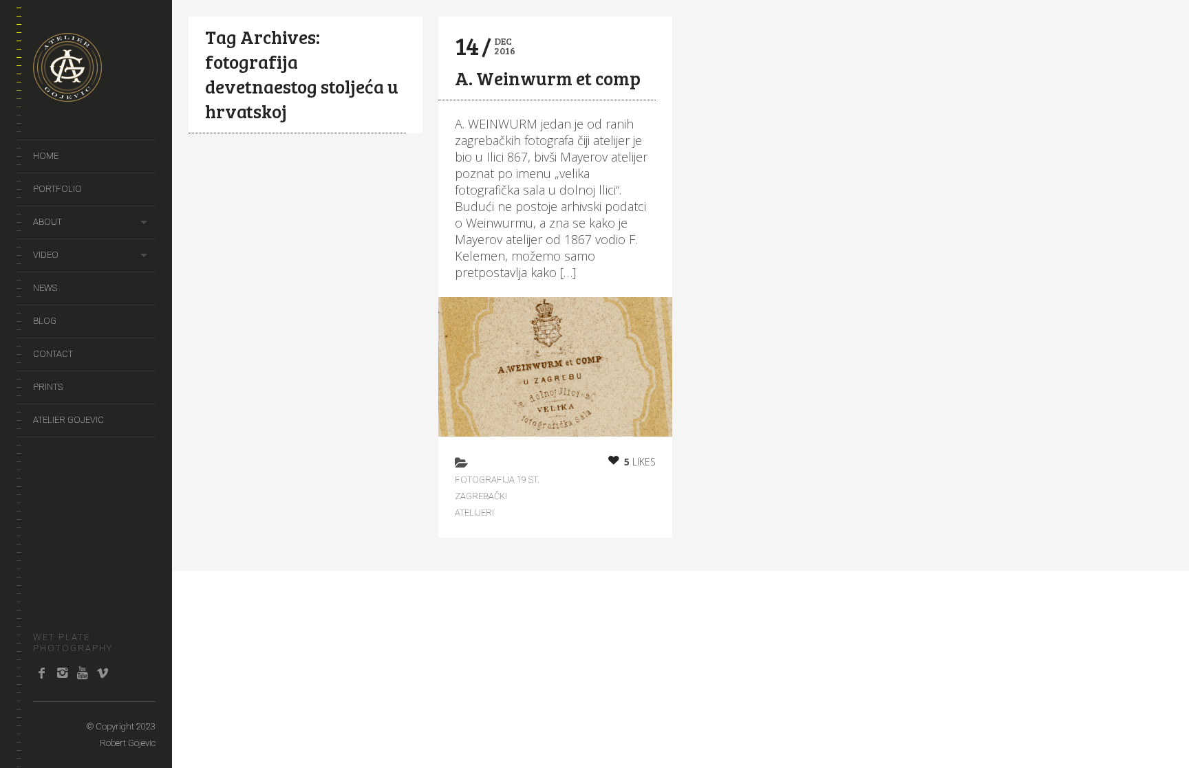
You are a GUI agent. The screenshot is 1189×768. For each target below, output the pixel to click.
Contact (53, 354)
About (47, 222)
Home (45, 156)
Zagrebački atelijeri (481, 504)
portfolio (57, 189)
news (45, 288)
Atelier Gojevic (68, 420)
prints (48, 387)
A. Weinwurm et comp (548, 78)
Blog (44, 321)
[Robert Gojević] (67, 95)
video (45, 255)
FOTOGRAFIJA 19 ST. (497, 479)
